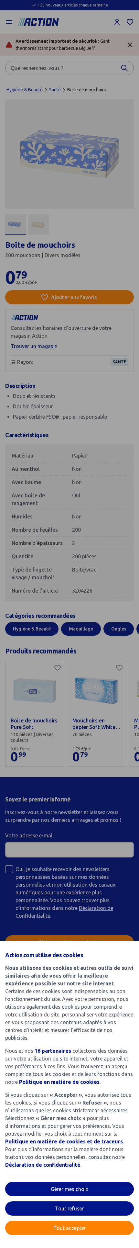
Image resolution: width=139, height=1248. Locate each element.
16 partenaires (53, 1051)
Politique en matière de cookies (59, 1082)
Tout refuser (69, 1208)
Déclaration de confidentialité (42, 1165)
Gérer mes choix (69, 1189)
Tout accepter (69, 1228)
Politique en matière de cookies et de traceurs (64, 1141)
